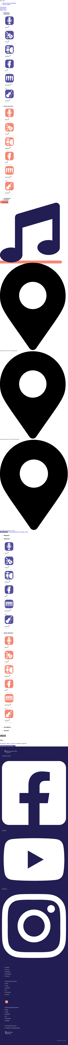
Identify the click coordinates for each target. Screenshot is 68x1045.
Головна (7, 967)
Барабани (7, 987)
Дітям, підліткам (8, 106)
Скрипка (7, 1020)
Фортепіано (8, 992)
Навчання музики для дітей (11, 1007)
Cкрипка (7, 994)
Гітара (6, 985)
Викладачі (6, 12)
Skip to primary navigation (9, 3)
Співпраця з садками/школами (12, 1027)
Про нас (7, 969)
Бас (6, 990)
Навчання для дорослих (11, 981)
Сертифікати (7, 198)
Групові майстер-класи (10, 1025)
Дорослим (6, 14)
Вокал (6, 983)
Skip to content (6, 4)
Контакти (6, 199)
